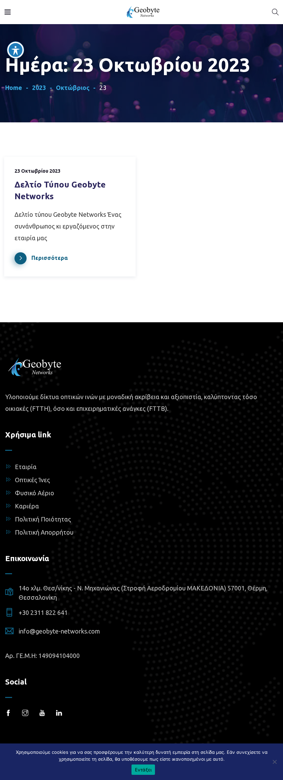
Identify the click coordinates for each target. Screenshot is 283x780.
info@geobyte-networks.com (59, 631)
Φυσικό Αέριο (34, 492)
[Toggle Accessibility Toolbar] (15, 50)
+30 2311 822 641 (43, 612)
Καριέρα (27, 506)
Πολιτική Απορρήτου (44, 532)
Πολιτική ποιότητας (43, 519)
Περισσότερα (49, 258)
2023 (39, 87)
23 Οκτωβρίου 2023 (37, 171)
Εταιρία (26, 466)
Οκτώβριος (72, 87)
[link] (7, 11)
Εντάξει (143, 769)
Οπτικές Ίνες (32, 479)
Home (13, 87)
